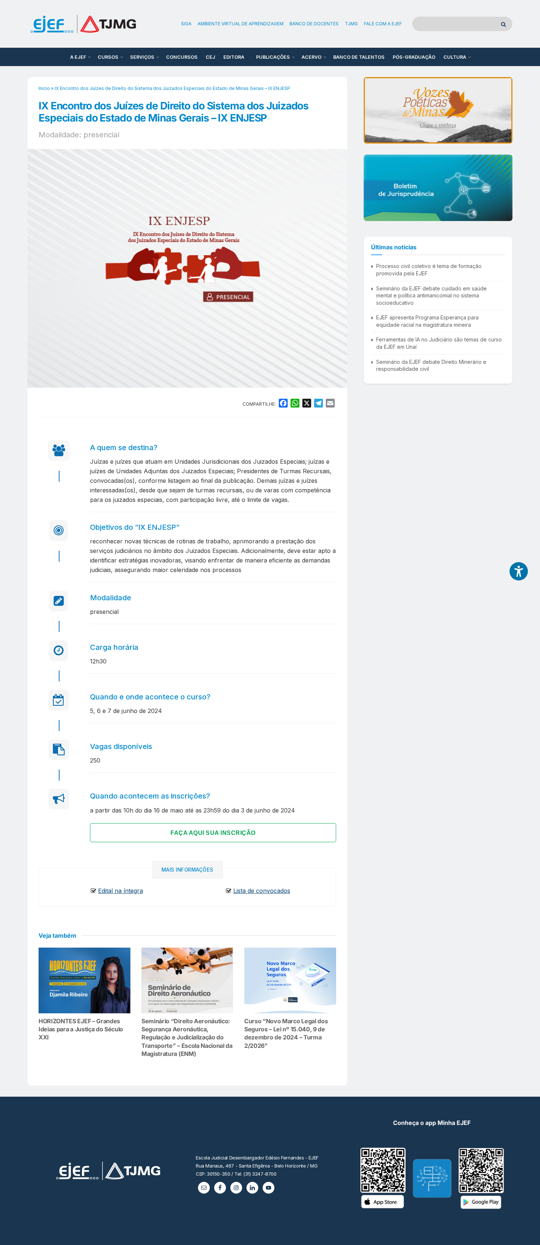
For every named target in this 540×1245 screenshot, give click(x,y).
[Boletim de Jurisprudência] (438, 188)
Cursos (108, 57)
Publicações (273, 57)
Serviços (142, 57)
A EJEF (78, 57)
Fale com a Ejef (383, 23)
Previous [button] (372, 110)
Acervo (311, 57)
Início (44, 88)
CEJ (210, 57)
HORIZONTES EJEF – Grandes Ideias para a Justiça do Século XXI (81, 1029)
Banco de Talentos (359, 57)
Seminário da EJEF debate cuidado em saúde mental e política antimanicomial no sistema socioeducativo (431, 295)
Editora (233, 57)
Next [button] (504, 110)
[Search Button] (504, 24)
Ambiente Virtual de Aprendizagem (241, 23)
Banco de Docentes (314, 23)
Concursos (182, 57)
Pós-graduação (414, 57)
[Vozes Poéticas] (438, 110)
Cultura (454, 57)
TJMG (351, 23)
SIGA (186, 23)
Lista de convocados (261, 890)
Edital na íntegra (120, 890)
